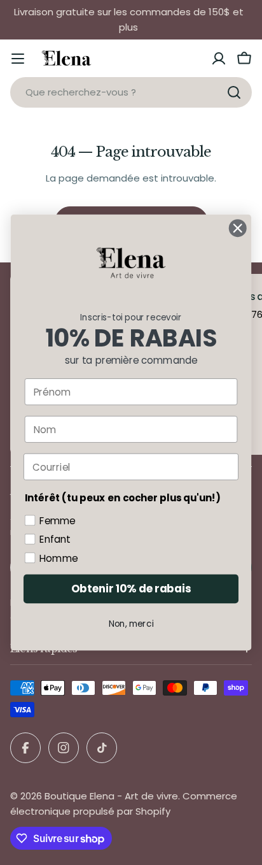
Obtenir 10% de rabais (131, 589)
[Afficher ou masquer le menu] (17, 58)
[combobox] (131, 92)
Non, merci (131, 624)
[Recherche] (234, 92)
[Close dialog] (237, 228)
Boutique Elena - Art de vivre (111, 796)
